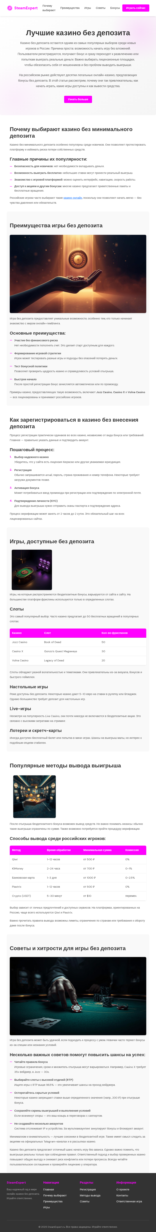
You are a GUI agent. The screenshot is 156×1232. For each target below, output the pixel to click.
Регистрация (88, 1189)
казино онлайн (73, 198)
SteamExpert (26, 8)
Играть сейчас (135, 8)
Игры (87, 8)
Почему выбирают (49, 8)
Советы (100, 8)
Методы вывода (90, 1195)
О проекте (122, 1189)
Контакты (122, 1195)
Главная (48, 1189)
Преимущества (70, 8)
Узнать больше (78, 99)
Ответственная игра (129, 1201)
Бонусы (115, 8)
